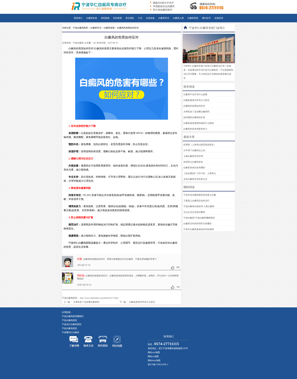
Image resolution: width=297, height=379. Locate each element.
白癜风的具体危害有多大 (195, 129)
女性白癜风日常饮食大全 (195, 179)
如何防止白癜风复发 (193, 162)
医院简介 (78, 18)
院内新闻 (117, 18)
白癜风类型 (192, 18)
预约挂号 (206, 18)
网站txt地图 (153, 356)
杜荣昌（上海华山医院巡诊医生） (199, 145)
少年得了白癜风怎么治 (194, 150)
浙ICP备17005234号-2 (158, 364)
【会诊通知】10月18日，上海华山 (199, 173)
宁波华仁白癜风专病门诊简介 (207, 27)
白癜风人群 (178, 18)
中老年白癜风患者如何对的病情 (198, 229)
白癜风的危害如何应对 (194, 106)
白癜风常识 (163, 18)
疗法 (140, 18)
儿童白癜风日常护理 (193, 156)
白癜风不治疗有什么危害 (195, 94)
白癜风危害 (109, 28)
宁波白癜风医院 (80, 28)
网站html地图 (154, 360)
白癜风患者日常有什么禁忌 (142, 302)
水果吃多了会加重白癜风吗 (86, 302)
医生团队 (130, 18)
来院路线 (105, 18)
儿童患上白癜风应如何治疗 (196, 200)
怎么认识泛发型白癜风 (194, 212)
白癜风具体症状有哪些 (194, 167)
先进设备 (150, 18)
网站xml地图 (154, 352)
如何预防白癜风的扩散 (194, 117)
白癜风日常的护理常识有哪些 (197, 223)
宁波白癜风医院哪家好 (73, 316)
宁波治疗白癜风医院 (71, 324)
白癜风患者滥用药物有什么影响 (198, 123)
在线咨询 (218, 18)
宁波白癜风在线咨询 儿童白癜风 (198, 206)
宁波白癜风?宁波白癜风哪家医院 (199, 218)
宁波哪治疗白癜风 (70, 332)
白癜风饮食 (91, 18)
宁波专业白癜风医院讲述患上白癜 (199, 195)
